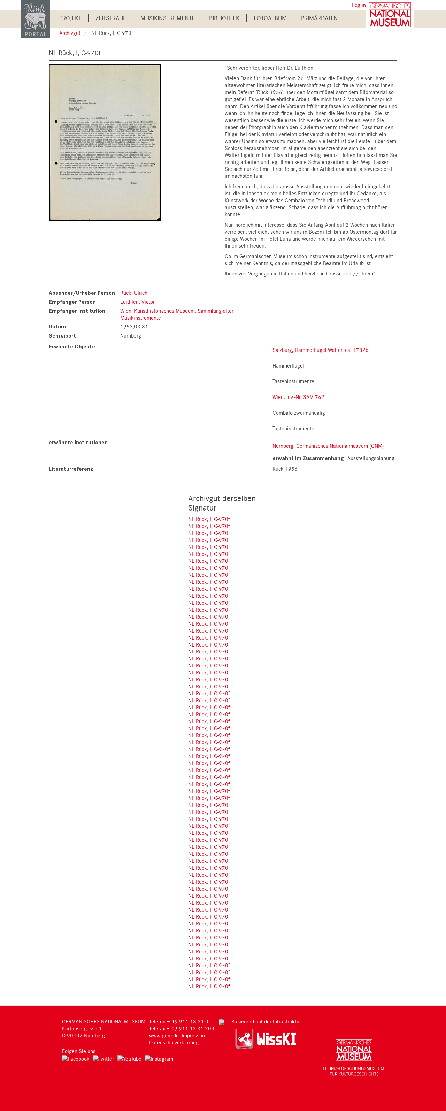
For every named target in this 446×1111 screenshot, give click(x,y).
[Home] (35, 18)
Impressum (194, 1035)
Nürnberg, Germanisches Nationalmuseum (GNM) (328, 445)
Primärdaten (319, 18)
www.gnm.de (164, 1035)
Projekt (70, 18)
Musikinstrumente (167, 18)
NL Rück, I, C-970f (209, 518)
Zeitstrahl (110, 18)
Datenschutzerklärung (174, 1042)
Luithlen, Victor (137, 301)
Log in (359, 4)
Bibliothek (224, 18)
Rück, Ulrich (133, 292)
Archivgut (69, 32)
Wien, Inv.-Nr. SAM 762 (298, 396)
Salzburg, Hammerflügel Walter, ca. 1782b (320, 349)
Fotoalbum (270, 18)
